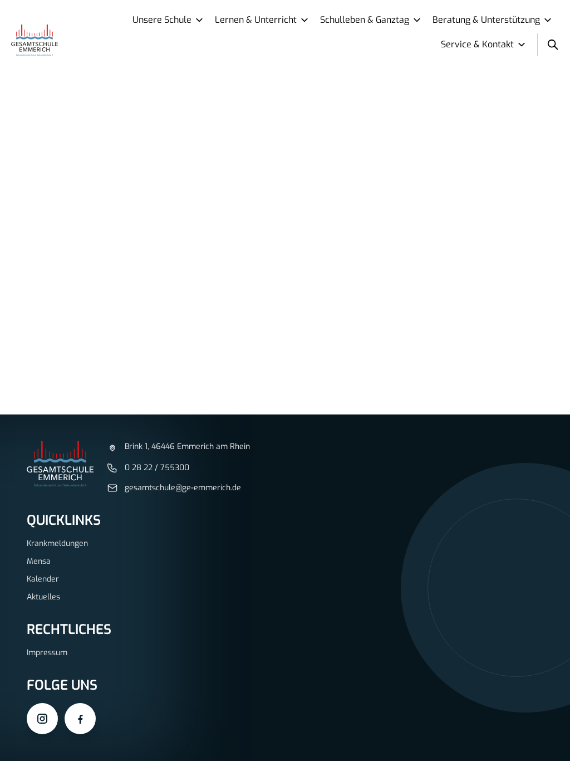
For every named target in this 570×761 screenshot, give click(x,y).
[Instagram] (42, 718)
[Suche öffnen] (553, 44)
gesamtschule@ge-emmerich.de (183, 487)
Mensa (39, 561)
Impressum (47, 652)
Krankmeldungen (57, 543)
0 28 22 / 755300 (157, 467)
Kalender (43, 579)
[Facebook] (80, 718)
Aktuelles (43, 597)
